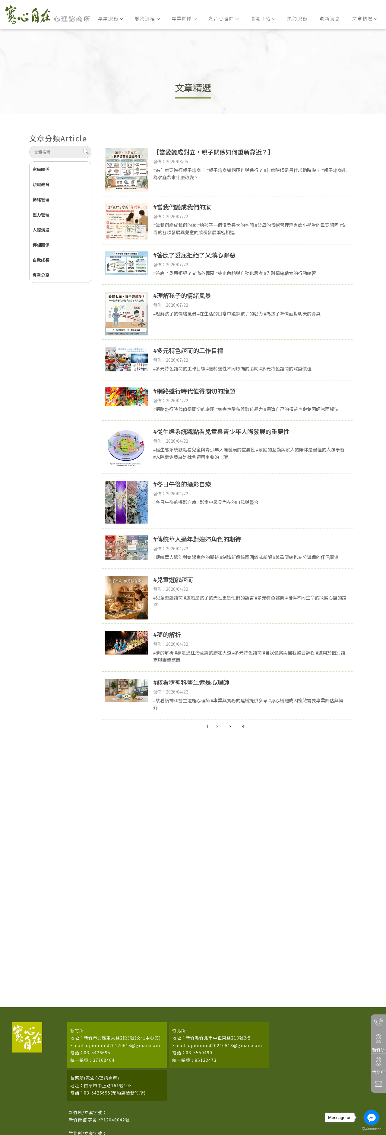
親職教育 (41, 184)
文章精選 (362, 18)
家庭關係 (41, 169)
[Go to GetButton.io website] (371, 1129)
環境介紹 (260, 18)
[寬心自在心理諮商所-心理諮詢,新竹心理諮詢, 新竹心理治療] (47, 15)
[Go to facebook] (371, 1117)
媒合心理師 (221, 18)
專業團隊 (182, 18)
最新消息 (330, 18)
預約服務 (297, 18)
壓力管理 (41, 215)
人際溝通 (41, 230)
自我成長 (41, 260)
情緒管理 (41, 199)
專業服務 (108, 18)
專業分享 (41, 275)
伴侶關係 (41, 245)
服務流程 (145, 18)
